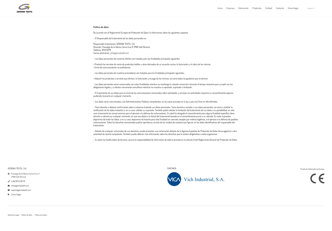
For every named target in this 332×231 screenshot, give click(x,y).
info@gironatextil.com (119, 52)
